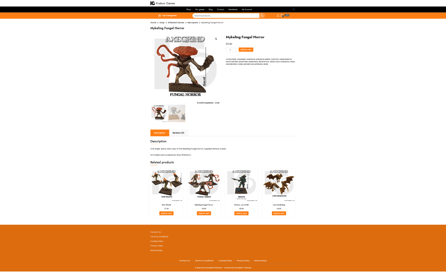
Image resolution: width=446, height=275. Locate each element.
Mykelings (253, 62)
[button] (216, 39)
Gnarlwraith (285, 59)
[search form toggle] (293, 9)
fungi (292, 62)
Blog (211, 9)
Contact (220, 9)
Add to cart (246, 49)
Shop (188, 9)
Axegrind (241, 59)
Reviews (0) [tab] (178, 133)
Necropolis (264, 62)
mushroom (249, 64)
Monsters (243, 62)
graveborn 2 (232, 64)
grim (240, 64)
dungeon (284, 62)
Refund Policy (156, 250)
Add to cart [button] (166, 213)
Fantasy (275, 59)
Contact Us (155, 232)
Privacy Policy (156, 245)
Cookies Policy (156, 241)
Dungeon (250, 59)
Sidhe (272, 62)
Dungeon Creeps (263, 59)
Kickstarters (232, 62)
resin (266, 64)
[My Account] (278, 15)
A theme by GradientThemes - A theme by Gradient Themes (223, 267)
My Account (247, 9)
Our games (199, 9)
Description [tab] (159, 133)
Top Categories (169, 15)
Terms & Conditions (159, 236)
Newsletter (233, 9)
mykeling (259, 64)
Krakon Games (165, 3)
